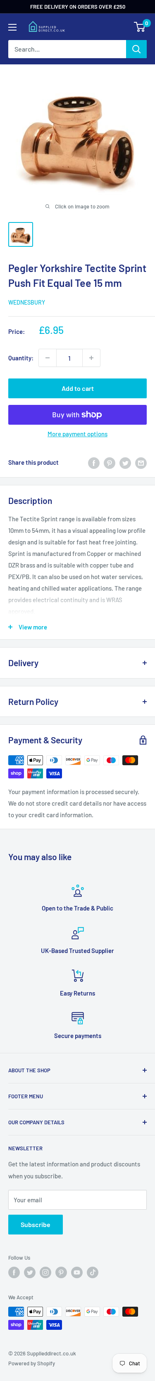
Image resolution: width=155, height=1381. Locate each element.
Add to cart (78, 388)
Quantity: (20, 358)
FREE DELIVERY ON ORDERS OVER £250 (77, 6)
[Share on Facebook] (94, 462)
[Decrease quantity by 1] (47, 358)
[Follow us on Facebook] (14, 1272)
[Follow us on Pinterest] (61, 1272)
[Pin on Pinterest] (109, 462)
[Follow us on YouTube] (77, 1272)
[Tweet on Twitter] (125, 462)
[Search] (136, 49)
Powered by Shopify (31, 1363)
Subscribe (35, 1224)
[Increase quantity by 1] (91, 358)
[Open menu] (12, 27)
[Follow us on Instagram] (45, 1272)
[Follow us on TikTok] (92, 1272)
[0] (140, 27)
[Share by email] (141, 462)
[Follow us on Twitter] (30, 1272)
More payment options (77, 433)
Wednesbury (26, 302)
